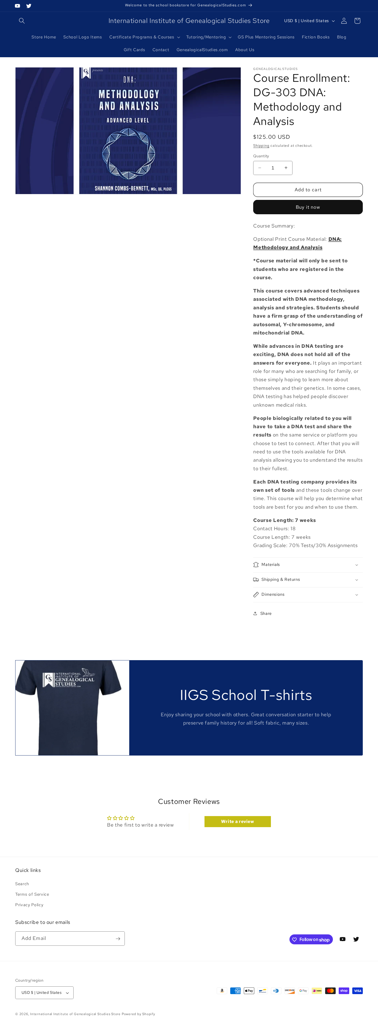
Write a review (237, 821)
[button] (22, 20)
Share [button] (266, 613)
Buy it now (308, 207)
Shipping (261, 145)
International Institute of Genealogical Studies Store (75, 1014)
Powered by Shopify (138, 1014)
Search (22, 884)
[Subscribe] (118, 939)
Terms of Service (32, 894)
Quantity (261, 155)
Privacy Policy (29, 904)
